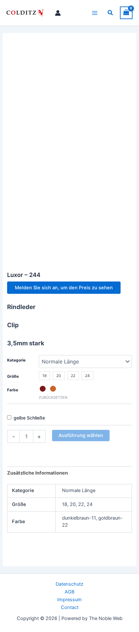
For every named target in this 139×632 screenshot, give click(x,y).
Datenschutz (69, 584)
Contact (70, 607)
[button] (110, 13)
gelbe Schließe (29, 417)
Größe (13, 376)
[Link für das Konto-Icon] (58, 13)
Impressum (69, 600)
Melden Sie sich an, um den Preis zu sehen (64, 288)
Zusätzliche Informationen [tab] (37, 473)
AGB (69, 592)
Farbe (12, 389)
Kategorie (16, 360)
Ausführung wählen (81, 435)
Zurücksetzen (53, 397)
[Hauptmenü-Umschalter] (94, 12)
